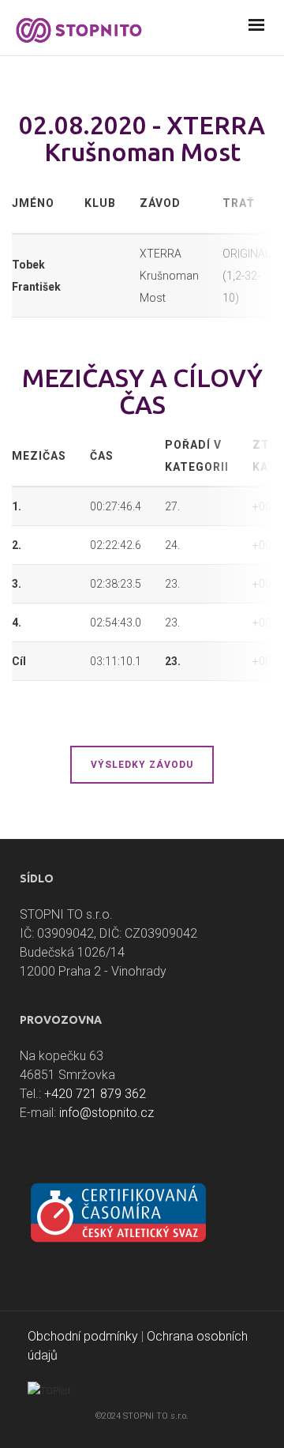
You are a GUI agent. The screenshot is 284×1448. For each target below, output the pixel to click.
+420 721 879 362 (95, 1093)
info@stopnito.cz (106, 1112)
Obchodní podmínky (83, 1336)
